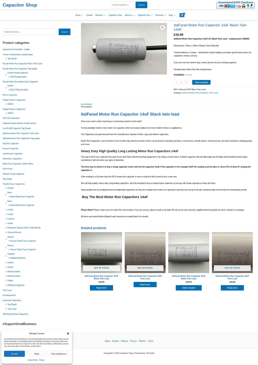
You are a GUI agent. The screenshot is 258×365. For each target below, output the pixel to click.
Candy (10, 209)
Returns (142, 341)
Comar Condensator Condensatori (18, 54)
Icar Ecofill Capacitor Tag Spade (17, 128)
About (107, 341)
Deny (36, 354)
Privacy (41, 360)
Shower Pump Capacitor (13, 174)
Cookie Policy (33, 360)
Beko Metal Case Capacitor (22, 196)
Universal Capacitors (12, 300)
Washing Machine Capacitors (15, 314)
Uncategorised (9, 295)
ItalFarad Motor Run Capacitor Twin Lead (21, 133)
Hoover (10, 237)
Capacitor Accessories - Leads (16, 49)
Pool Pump (7, 169)
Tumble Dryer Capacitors (14, 184)
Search (141, 5)
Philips (10, 280)
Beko (9, 192)
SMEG (10, 104)
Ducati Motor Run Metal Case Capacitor (20, 82)
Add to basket (201, 82)
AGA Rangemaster (18, 77)
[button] (68, 333)
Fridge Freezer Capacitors (14, 100)
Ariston (10, 188)
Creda (10, 223)
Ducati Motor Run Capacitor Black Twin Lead (22, 63)
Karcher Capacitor (11, 143)
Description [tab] (86, 106)
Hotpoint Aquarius (18, 258)
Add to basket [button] (188, 288)
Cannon (10, 219)
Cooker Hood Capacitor (17, 73)
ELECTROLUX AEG (19, 90)
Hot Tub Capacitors (11, 118)
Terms (150, 341)
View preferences (59, 354)
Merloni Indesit (13, 271)
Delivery (124, 341)
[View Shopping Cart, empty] (182, 15)
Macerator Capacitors (12, 158)
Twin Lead (7, 290)
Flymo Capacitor (10, 95)
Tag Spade (12, 58)
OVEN (10, 86)
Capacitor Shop (20, 5)
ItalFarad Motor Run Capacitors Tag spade (21, 138)
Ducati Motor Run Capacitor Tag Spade (20, 68)
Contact (115, 341)
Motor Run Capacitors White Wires (18, 164)
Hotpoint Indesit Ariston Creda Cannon (19, 123)
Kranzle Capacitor (10, 148)
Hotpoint (11, 254)
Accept (14, 354)
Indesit (10, 262)
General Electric (14, 232)
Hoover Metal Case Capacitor (23, 241)
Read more (101, 288)
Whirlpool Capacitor (15, 285)
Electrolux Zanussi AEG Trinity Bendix (24, 228)
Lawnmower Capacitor (12, 153)
